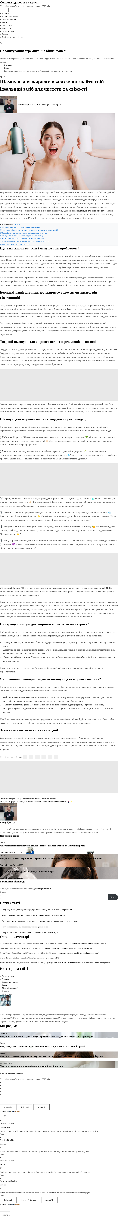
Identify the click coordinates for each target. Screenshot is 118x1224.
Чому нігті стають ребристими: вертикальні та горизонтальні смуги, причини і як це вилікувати (51, 858)
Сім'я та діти (7, 994)
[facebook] (25, 757)
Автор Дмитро (23, 104)
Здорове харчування (10, 16)
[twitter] (31, 757)
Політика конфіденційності (13, 37)
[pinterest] (43, 757)
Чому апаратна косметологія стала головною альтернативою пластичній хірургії (42, 845)
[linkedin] (37, 757)
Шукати (113, 897)
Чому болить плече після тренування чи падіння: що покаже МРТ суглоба (31, 933)
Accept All (41, 1107)
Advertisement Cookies (8, 1181)
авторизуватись (44, 889)
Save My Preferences (29, 1200)
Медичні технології (9, 19)
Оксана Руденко (6, 852)
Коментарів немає (48, 104)
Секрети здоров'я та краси (19, 2)
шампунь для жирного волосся (93, 210)
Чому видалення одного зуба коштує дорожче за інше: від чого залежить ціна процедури (37, 910)
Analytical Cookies (7, 1160)
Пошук (3, 892)
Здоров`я (5, 13)
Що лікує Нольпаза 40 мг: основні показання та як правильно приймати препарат (74, 943)
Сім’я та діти (7, 25)
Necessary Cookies (7, 1123)
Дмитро (11, 822)
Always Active (5, 1127)
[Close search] (5, 1209)
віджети (107, 58)
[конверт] (56, 757)
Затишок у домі (8, 31)
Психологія (6, 28)
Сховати (17, 224)
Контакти (6, 34)
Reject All (25, 1107)
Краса (4, 22)
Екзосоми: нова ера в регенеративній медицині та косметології (68, 948)
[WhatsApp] (50, 757)
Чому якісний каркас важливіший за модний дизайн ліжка (25, 927)
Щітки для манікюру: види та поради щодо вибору (27, 871)
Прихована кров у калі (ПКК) (48, 958)
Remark (3, 1144)
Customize (8, 1107)
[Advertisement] (59, 385)
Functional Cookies (7, 1140)
